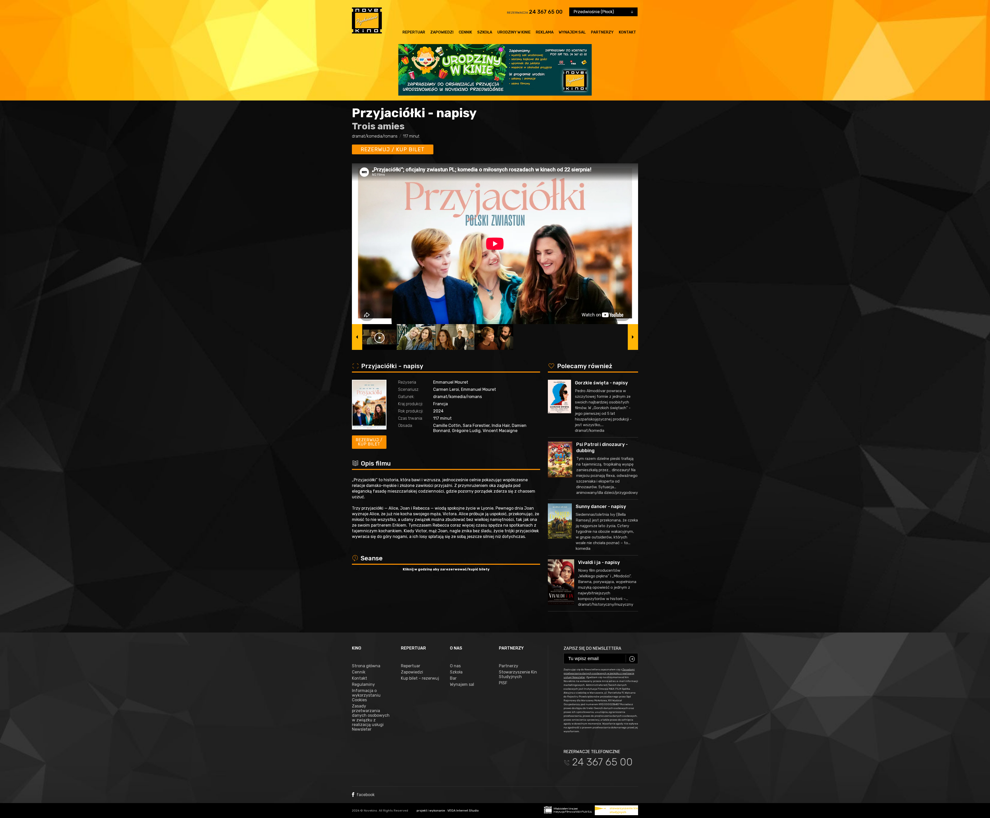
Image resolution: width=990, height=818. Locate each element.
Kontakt (627, 32)
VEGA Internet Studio (463, 810)
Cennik (465, 32)
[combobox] (603, 11)
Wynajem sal (572, 32)
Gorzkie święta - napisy (601, 383)
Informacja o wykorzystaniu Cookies (366, 695)
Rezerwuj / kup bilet (393, 149)
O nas (455, 666)
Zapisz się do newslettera (592, 648)
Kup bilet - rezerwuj (420, 678)
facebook (365, 794)
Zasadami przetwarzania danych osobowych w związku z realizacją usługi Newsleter (599, 673)
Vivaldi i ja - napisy (599, 562)
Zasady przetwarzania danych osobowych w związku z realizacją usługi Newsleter (371, 718)
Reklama (545, 32)
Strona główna (366, 666)
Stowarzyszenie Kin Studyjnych (518, 674)
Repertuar (413, 32)
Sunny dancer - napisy (601, 506)
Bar (453, 678)
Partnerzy (602, 32)
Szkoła (484, 32)
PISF (503, 683)
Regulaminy (363, 684)
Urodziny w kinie (514, 32)
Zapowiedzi (441, 32)
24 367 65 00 (546, 12)
